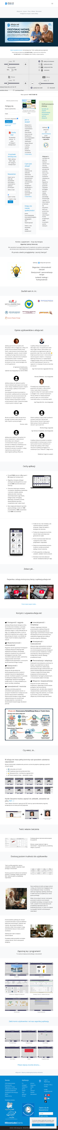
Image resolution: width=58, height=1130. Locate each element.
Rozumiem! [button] (43, 1125)
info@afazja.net (48, 1091)
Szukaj (45, 1086)
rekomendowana (46, 134)
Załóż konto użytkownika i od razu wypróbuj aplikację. (29, 1021)
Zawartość (25, 1087)
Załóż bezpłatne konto (16, 50)
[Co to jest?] (16, 969)
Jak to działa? (20, 42)
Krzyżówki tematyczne (12, 155)
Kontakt (46, 1084)
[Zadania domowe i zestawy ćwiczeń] (41, 986)
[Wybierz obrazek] (41, 969)
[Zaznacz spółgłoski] (16, 1004)
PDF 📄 (11, 801)
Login (45, 1080)
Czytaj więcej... (28, 154)
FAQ (50, 1084)
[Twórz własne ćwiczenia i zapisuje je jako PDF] (29, 814)
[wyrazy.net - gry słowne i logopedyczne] (29, 104)
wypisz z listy (12, 199)
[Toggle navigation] (52, 3)
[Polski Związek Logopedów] (46, 145)
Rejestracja (8, 125)
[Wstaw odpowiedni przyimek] (45, 1052)
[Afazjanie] (11, 1115)
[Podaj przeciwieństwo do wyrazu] (12, 1036)
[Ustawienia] (41, 871)
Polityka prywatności (10, 1090)
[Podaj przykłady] (45, 1036)
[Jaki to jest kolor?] (29, 1052)
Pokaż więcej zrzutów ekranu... (29, 1065)
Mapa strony (8, 1096)
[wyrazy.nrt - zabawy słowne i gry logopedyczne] (10, 1105)
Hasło (6, 113)
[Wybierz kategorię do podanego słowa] (29, 1036)
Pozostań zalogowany (11, 118)
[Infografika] (29, 724)
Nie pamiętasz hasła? (10, 123)
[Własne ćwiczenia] (16, 843)
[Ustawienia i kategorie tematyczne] (16, 986)
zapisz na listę (11, 196)
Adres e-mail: (11, 190)
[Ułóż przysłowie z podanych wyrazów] (12, 1052)
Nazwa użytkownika (10, 108)
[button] (3, 32)
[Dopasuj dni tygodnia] (41, 1004)
